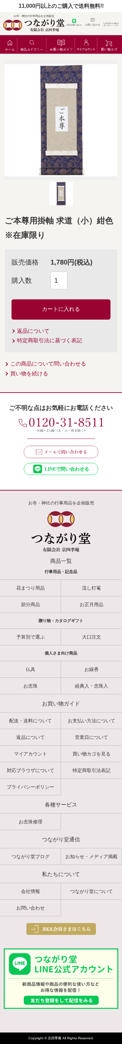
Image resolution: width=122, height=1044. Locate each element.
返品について (33, 331)
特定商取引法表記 (91, 770)
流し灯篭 (91, 588)
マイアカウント (30, 753)
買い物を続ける (29, 373)
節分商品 (30, 604)
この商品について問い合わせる (48, 364)
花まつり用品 (30, 588)
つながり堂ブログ (30, 856)
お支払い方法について (91, 720)
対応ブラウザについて (30, 770)
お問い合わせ (30, 908)
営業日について (91, 737)
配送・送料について (30, 720)
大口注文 (91, 637)
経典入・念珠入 (91, 686)
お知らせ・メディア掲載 (91, 856)
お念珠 (30, 686)
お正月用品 (91, 604)
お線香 (91, 669)
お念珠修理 (30, 821)
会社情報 (30, 891)
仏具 (30, 669)
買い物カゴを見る (91, 753)
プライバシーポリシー (30, 787)
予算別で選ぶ (30, 637)
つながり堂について (91, 891)
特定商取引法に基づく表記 (49, 340)
